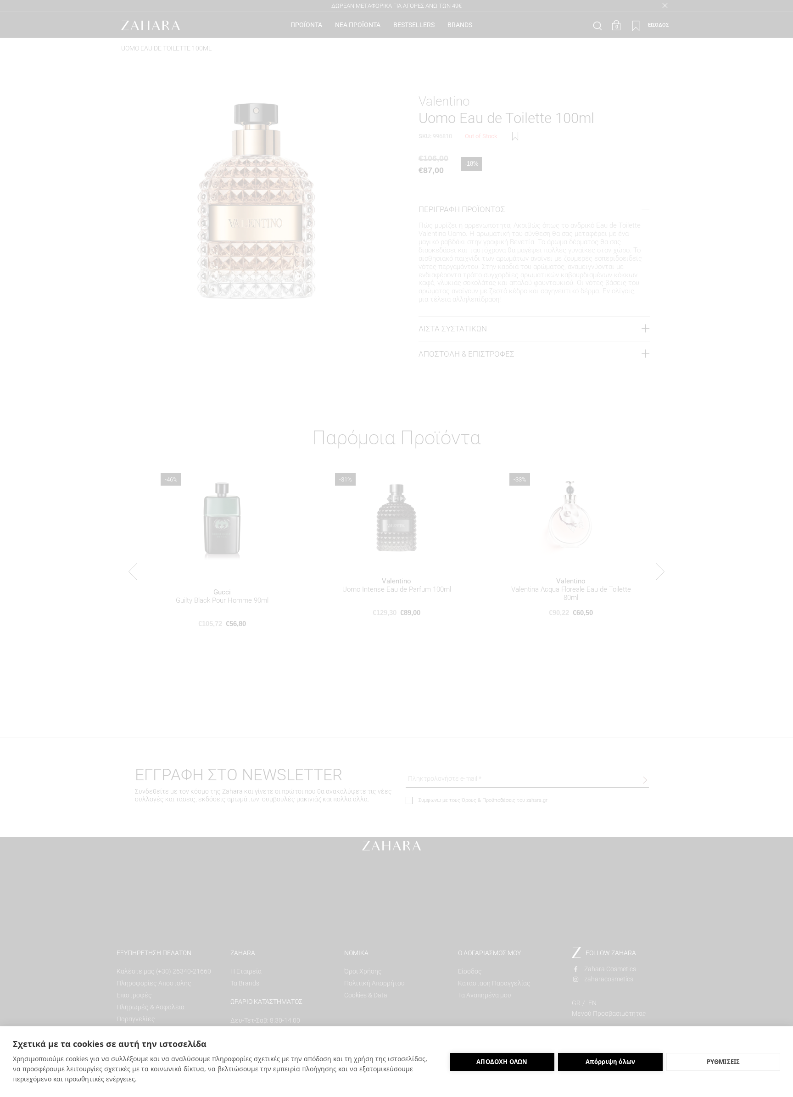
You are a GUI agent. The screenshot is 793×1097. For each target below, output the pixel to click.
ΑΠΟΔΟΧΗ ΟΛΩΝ (501, 1062)
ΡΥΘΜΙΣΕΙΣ (723, 1062)
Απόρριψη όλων (611, 1062)
